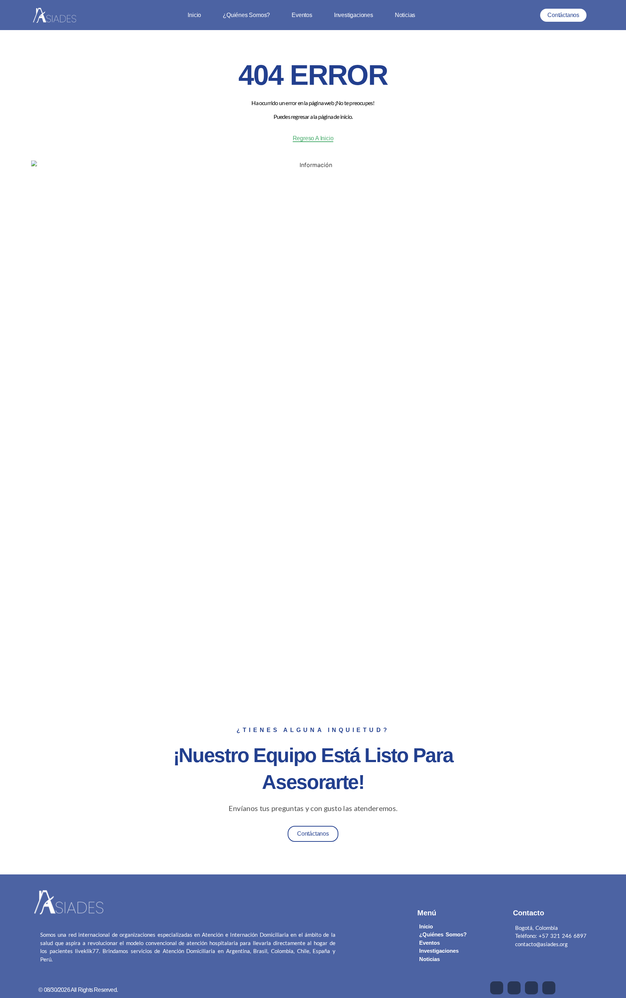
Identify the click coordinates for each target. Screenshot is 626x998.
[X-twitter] (514, 987)
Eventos (302, 15)
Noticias (405, 15)
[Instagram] (548, 987)
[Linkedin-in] (531, 987)
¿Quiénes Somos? (246, 15)
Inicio (194, 15)
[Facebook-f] (496, 987)
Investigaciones (353, 15)
